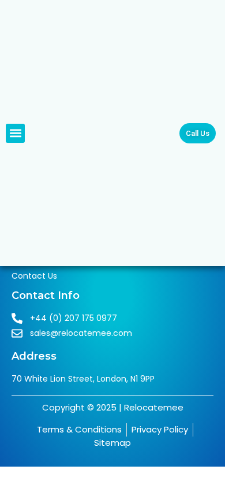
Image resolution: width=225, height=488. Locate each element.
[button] (15, 133)
